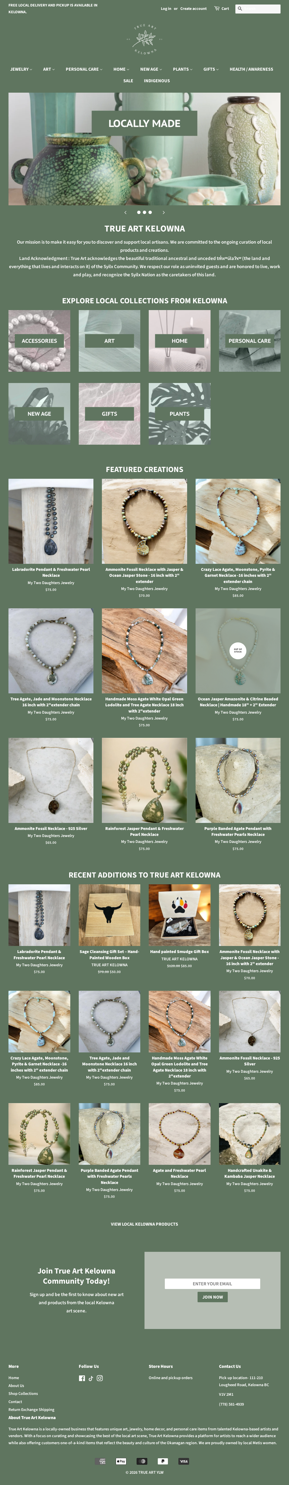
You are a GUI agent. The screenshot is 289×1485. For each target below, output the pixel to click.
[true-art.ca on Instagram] (100, 1379)
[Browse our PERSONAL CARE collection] (250, 346)
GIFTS (209, 69)
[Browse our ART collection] (110, 346)
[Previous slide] (125, 212)
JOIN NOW (212, 1297)
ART (47, 69)
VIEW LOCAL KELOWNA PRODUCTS (144, 1224)
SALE (128, 81)
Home (13, 1378)
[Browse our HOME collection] (180, 346)
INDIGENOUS (157, 81)
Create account (193, 9)
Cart (225, 9)
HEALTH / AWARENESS (251, 69)
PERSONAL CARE (83, 69)
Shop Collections (23, 1394)
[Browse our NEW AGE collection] (39, 419)
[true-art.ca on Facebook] (82, 1379)
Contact (15, 1402)
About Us (16, 1386)
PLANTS (181, 69)
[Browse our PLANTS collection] (180, 419)
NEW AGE (149, 69)
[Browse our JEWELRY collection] (39, 346)
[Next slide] (163, 212)
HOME (119, 69)
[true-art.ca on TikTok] (91, 1380)
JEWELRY (19, 69)
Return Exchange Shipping (31, 1410)
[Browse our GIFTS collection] (110, 419)
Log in (166, 9)
